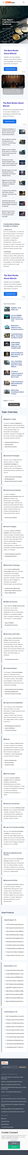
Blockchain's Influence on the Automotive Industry (17, 327)
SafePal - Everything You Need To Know (11, 1081)
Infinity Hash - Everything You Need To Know (17, 392)
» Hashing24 (7, 251)
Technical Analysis (11, 668)
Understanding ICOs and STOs (13, 554)
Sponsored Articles (11, 880)
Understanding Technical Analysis (14, 689)
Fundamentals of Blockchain (12, 588)
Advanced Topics (9, 764)
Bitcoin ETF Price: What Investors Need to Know (14, 1101)
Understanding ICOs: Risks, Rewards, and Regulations (17, 354)
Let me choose (14, 1140)
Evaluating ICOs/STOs (11, 556)
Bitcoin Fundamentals (11, 760)
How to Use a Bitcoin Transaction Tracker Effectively (12, 1078)
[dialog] (14, 1139)
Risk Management (9, 479)
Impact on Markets (10, 728)
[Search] (23, 2)
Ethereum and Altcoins (12, 803)
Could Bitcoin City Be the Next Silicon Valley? (13, 1111)
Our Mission (5, 1124)
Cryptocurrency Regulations (14, 702)
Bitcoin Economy (9, 762)
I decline (14, 1143)
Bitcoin (7, 739)
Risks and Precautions (11, 446)
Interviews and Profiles (12, 634)
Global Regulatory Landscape (13, 726)
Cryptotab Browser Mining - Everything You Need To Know (17, 335)
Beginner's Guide (10, 419)
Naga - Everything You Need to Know (11, 1084)
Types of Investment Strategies (13, 476)
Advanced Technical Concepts (13, 693)
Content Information (7, 1127)
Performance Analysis (11, 517)
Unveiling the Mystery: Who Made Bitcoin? (12, 1108)
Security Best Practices (11, 625)
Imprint (4, 1118)
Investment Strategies (12, 455)
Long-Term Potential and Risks (14, 827)
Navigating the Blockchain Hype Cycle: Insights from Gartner (13, 1088)
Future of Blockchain (10, 592)
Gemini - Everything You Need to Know (11, 1091)
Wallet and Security (11, 602)
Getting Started (9, 444)
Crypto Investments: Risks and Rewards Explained (17, 383)
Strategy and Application (11, 691)
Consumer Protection (10, 730)
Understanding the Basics (12, 442)
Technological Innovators (11, 659)
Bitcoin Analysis (10, 773)
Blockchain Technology (12, 565)
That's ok (14, 1147)
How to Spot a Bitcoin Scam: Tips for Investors (13, 1098)
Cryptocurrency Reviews (13, 490)
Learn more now (10, 69)
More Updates (14, 404)
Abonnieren (22, 1067)
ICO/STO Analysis (10, 526)
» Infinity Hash (7, 229)
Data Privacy (5, 1121)
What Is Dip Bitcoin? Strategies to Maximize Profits (13, 1105)
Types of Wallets (9, 622)
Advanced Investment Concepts (13, 481)
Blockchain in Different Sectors (13, 590)
